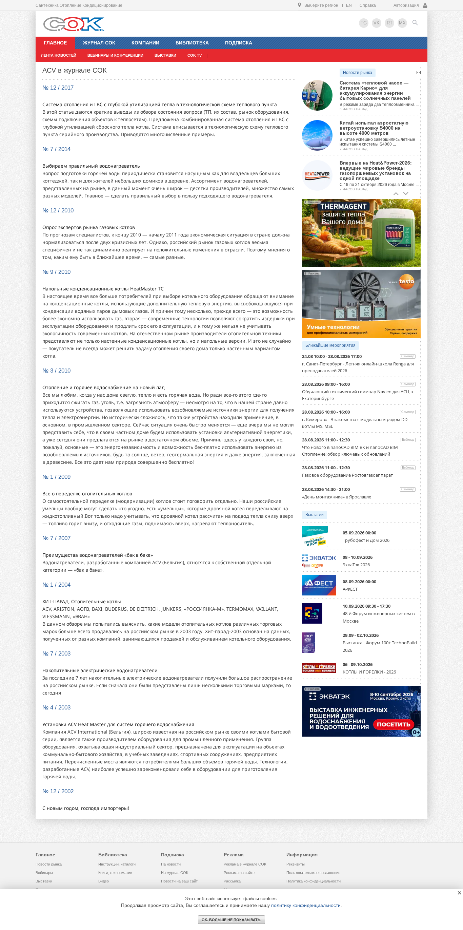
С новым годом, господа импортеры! (85, 808)
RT (389, 22)
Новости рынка (357, 72)
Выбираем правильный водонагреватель (91, 166)
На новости (171, 864)
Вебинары (44, 873)
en (349, 5)
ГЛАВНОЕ (55, 42)
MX (402, 22)
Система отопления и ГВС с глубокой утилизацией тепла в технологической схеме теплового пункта (159, 104)
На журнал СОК (174, 873)
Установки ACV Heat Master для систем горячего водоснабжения (118, 724)
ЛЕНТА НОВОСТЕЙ (58, 55)
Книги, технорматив (115, 873)
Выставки (314, 514)
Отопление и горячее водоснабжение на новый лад (103, 387)
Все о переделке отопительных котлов (87, 493)
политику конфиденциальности (306, 905)
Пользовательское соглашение (313, 873)
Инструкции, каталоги (117, 864)
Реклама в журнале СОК (245, 864)
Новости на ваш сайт (179, 881)
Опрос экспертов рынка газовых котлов (88, 227)
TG (364, 22)
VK (377, 22)
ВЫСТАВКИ (165, 55)
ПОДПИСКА (238, 42)
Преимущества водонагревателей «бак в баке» (97, 555)
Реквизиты (295, 864)
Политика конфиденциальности (313, 881)
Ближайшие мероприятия (330, 345)
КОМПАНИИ (145, 42)
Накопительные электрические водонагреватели (100, 670)
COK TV (194, 55)
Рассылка (232, 881)
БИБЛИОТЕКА (192, 42)
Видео (103, 881)
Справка (368, 5)
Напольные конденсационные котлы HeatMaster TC (103, 288)
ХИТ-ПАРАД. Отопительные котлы (81, 601)
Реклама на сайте (239, 873)
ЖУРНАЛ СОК (99, 42)
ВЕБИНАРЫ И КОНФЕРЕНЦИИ (115, 55)
